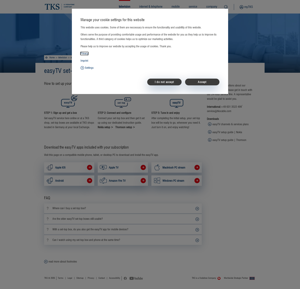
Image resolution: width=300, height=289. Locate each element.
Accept (202, 82)
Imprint (84, 60)
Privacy (84, 53)
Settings (89, 67)
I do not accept (164, 82)
